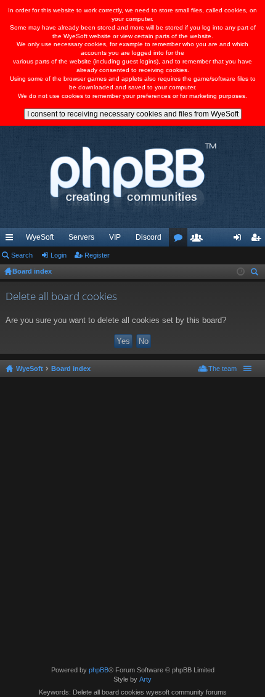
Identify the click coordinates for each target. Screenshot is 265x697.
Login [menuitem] (240, 240)
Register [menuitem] (258, 240)
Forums (180, 240)
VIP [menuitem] (115, 237)
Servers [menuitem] (81, 237)
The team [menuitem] (222, 368)
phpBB (98, 670)
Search (22, 255)
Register (97, 255)
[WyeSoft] (132, 177)
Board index (71, 368)
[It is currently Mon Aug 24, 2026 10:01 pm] (241, 271)
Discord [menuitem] (148, 237)
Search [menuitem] (256, 273)
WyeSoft (40, 237)
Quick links (11, 240)
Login (59, 255)
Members (199, 240)
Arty (145, 679)
